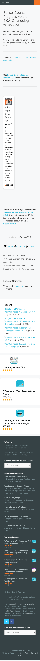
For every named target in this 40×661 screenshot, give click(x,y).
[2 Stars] (11, 237)
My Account (11, 611)
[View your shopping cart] (37, 2)
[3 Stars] (12, 237)
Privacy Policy (23, 653)
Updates (28, 613)
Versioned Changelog (15, 255)
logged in (19, 286)
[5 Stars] (15, 237)
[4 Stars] (13, 237)
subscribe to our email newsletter (22, 604)
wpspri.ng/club (9, 224)
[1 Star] (9, 237)
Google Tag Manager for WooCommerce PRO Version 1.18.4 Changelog (19, 321)
